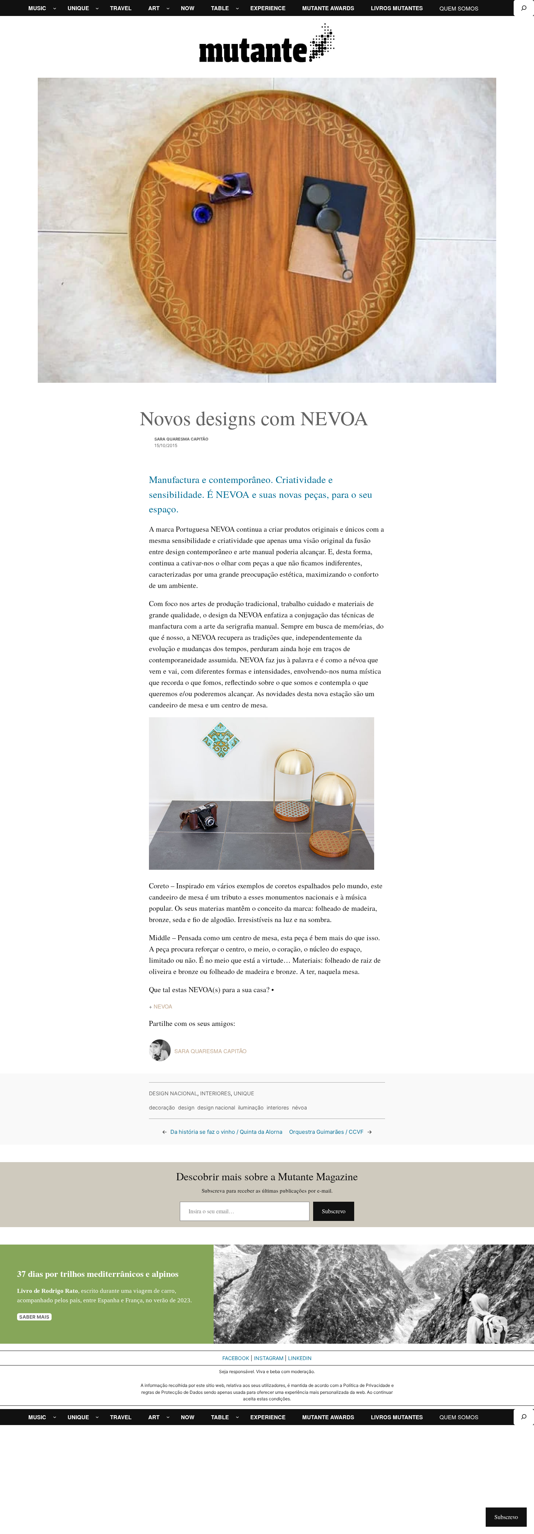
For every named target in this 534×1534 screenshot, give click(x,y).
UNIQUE (244, 1093)
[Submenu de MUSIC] (54, 8)
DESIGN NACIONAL (173, 1093)
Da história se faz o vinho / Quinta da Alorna (226, 1131)
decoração (162, 1107)
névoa (299, 1107)
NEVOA (163, 1006)
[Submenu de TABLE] (237, 8)
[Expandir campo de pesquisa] (524, 8)
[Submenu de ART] (168, 8)
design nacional (216, 1107)
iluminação (251, 1107)
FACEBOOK (235, 1358)
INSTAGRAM (268, 1358)
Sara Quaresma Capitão (181, 439)
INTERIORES (215, 1093)
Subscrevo (333, 1211)
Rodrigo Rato (59, 1290)
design (186, 1107)
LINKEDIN (300, 1358)
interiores (278, 1107)
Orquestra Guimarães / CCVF (326, 1131)
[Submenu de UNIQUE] (97, 8)
